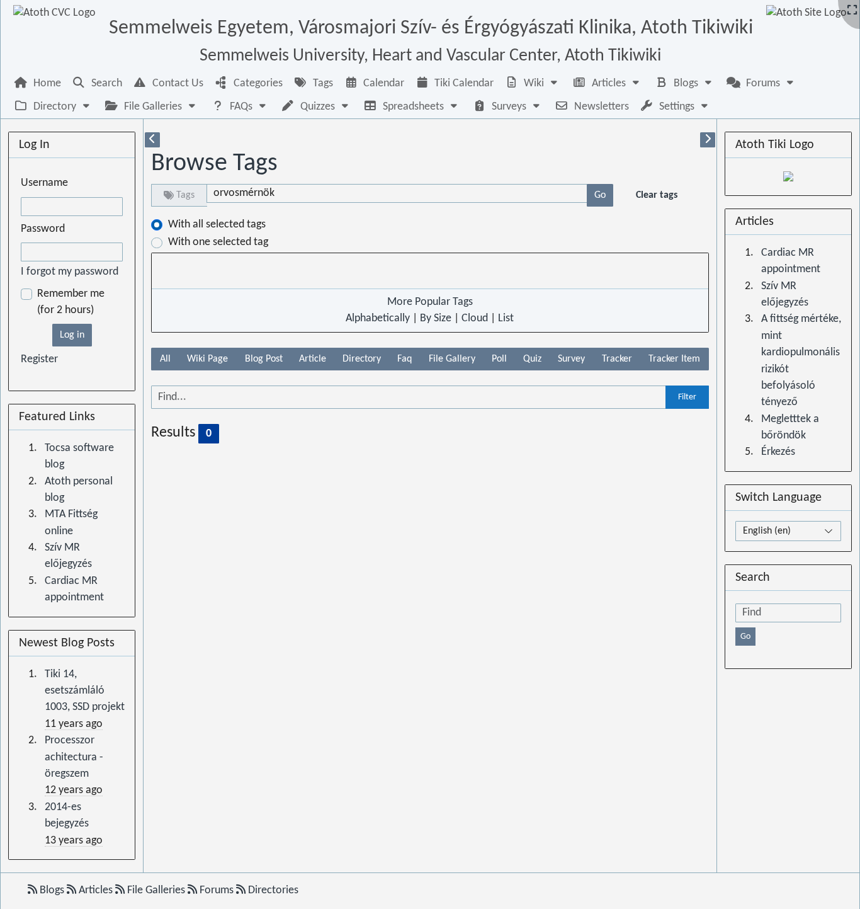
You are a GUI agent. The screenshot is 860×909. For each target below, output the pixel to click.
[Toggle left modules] (152, 139)
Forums (216, 890)
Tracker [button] (617, 359)
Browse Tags (214, 163)
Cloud (474, 318)
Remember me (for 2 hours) (71, 302)
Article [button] (312, 359)
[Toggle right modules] (707, 139)
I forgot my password (69, 271)
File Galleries (156, 890)
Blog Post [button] (264, 359)
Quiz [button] (532, 359)
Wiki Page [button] (207, 359)
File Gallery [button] (452, 359)
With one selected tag (218, 242)
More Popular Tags (430, 302)
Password (43, 229)
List (506, 318)
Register (39, 359)
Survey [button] (571, 359)
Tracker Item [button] (674, 359)
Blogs (52, 890)
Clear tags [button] (656, 195)
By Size (435, 318)
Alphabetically (378, 318)
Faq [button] (404, 359)
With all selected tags (217, 224)
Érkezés (778, 452)
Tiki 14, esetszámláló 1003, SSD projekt (85, 691)
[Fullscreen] (852, 11)
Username (44, 183)
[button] (533, 83)
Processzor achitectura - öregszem (74, 757)
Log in (72, 335)
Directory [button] (361, 359)
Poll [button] (499, 359)
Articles (95, 890)
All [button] (165, 359)
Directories (272, 890)
